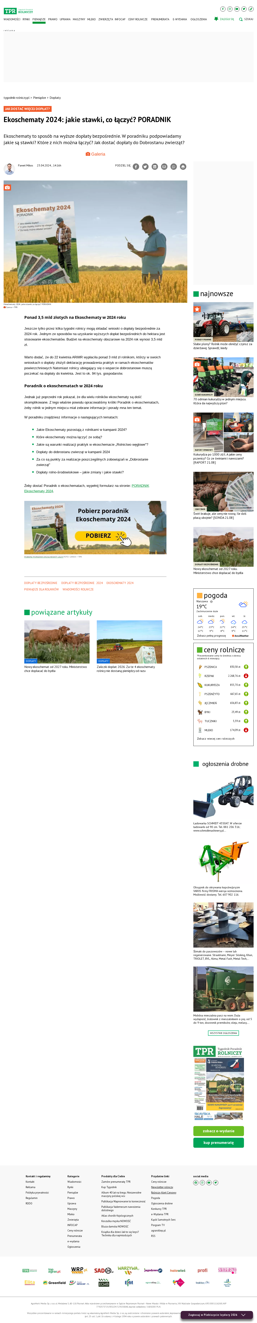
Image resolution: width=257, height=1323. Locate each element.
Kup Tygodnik (109, 1187)
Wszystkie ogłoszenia (223, 1033)
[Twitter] (244, 9)
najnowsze (216, 293)
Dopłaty (55, 98)
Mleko (91, 19)
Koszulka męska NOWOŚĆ (116, 1221)
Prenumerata (160, 19)
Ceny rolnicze (138, 19)
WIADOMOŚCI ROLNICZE (78, 589)
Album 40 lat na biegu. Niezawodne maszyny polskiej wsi (121, 1194)
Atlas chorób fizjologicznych (117, 1215)
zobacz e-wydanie (219, 1130)
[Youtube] (237, 9)
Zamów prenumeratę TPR (116, 1181)
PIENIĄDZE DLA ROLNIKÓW (41, 589)
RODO (29, 1203)
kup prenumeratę (219, 1142)
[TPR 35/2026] (218, 1083)
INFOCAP (120, 19)
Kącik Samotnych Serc (163, 1219)
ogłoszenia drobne (225, 764)
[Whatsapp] (173, 166)
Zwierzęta (105, 19)
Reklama (30, 1187)
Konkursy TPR (159, 1209)
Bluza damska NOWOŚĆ (114, 1226)
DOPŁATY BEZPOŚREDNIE (40, 583)
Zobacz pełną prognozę (211, 635)
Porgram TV (158, 1225)
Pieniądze (39, 19)
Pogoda (155, 1198)
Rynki (26, 19)
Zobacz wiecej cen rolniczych (216, 738)
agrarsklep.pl (158, 1230)
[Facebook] (222, 9)
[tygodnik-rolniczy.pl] (18, 9)
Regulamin (32, 1198)
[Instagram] (230, 9)
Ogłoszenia (199, 19)
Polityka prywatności (37, 1192)
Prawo (52, 19)
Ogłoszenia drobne (162, 1203)
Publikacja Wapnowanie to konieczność (123, 1201)
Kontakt (30, 1181)
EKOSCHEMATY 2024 (120, 583)
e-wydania (180, 19)
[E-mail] (164, 166)
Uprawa (65, 19)
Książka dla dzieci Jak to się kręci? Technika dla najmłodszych (120, 1233)
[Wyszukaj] (246, 19)
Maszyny (79, 19)
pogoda (215, 595)
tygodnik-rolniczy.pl (17, 98)
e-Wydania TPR (159, 1214)
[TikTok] (251, 9)
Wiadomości (12, 19)
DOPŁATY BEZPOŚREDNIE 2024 (82, 583)
